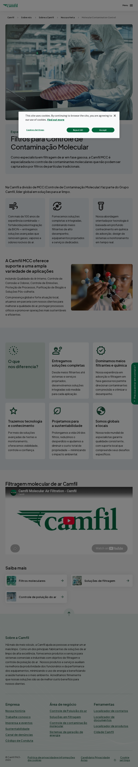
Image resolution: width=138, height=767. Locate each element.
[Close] (114, 115)
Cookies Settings (35, 130)
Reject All (78, 130)
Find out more (55, 119)
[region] (69, 125)
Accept (103, 130)
